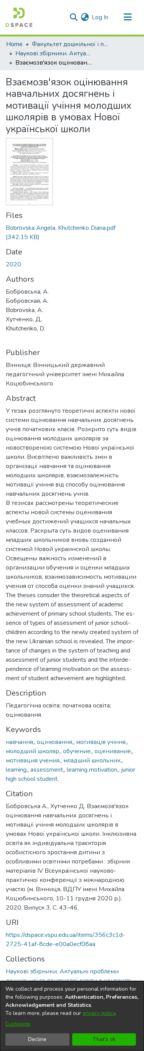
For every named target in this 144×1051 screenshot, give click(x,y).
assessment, (47, 769)
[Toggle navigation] (127, 17)
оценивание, (113, 751)
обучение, (77, 751)
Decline (37, 1039)
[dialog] (72, 1016)
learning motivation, (92, 769)
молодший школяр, (33, 751)
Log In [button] (100, 17)
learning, (17, 769)
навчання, (20, 742)
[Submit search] (73, 17)
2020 (13, 264)
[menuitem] (84, 17)
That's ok (104, 1039)
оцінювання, (55, 742)
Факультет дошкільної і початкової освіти (70, 44)
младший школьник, (92, 760)
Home (14, 44)
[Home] (19, 17)
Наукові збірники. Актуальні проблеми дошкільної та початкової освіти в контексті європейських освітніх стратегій (53, 53)
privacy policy (99, 1013)
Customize (17, 1024)
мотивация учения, (33, 760)
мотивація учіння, (101, 742)
